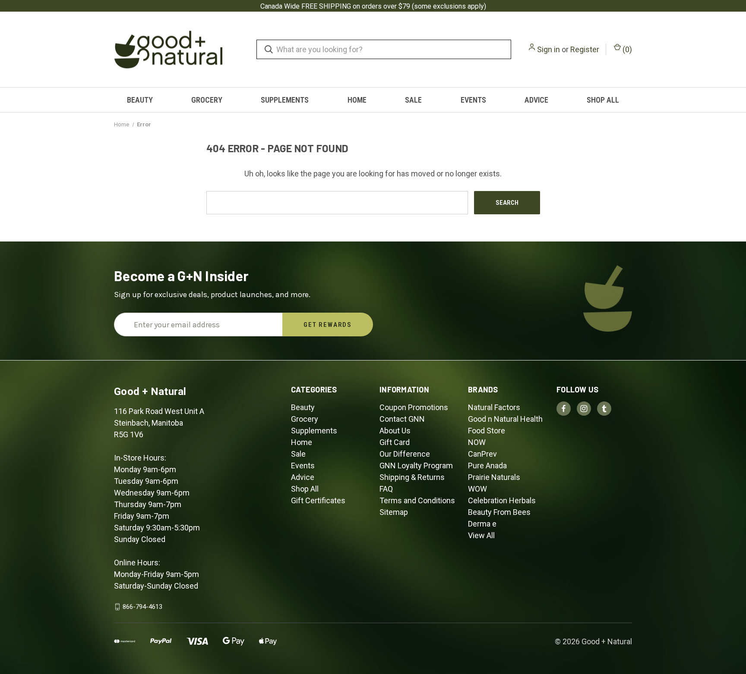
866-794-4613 (142, 607)
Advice (536, 99)
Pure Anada (487, 465)
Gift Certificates (318, 500)
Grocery (206, 99)
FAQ (386, 488)
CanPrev (482, 453)
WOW (477, 488)
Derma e (482, 523)
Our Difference (404, 453)
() (626, 49)
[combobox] (383, 49)
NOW (477, 442)
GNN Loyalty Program (416, 465)
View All (481, 535)
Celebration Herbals (502, 500)
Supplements (285, 99)
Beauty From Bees (499, 512)
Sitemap (393, 512)
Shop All (603, 99)
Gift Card (394, 442)
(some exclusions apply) (449, 6)
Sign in (548, 49)
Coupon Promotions (413, 407)
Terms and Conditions (417, 500)
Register (584, 49)
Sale (413, 99)
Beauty (140, 99)
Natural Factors (494, 407)
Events (473, 99)
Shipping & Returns (412, 477)
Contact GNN (402, 418)
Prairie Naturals (494, 477)
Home (357, 99)
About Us (395, 430)
